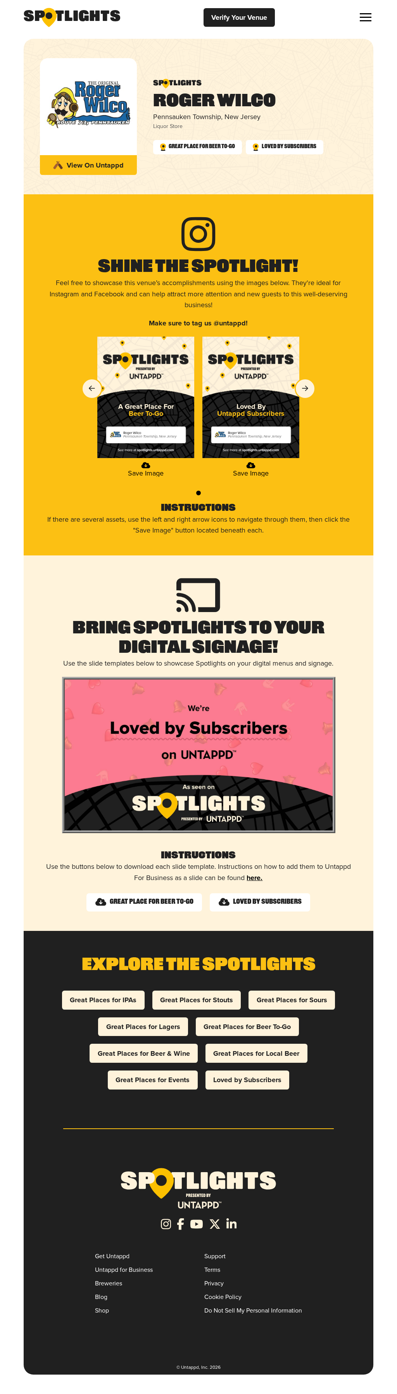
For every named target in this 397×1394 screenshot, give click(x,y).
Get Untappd (112, 1256)
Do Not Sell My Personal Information (253, 1310)
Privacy (214, 1283)
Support (215, 1256)
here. (254, 878)
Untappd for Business (124, 1269)
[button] (365, 17)
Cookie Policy (223, 1296)
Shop (102, 1310)
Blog (101, 1296)
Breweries (108, 1283)
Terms (212, 1269)
